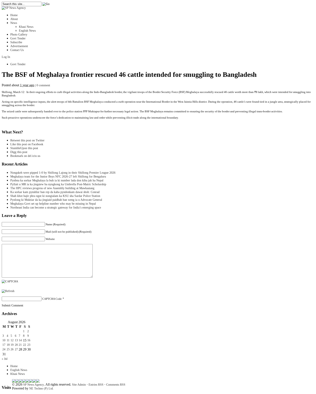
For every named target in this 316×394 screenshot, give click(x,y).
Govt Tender (18, 38)
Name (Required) (55, 224)
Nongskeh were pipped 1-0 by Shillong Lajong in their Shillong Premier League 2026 (62, 172)
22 (24, 344)
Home (14, 15)
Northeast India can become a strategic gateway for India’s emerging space (55, 207)
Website (50, 239)
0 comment (43, 85)
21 (20, 344)
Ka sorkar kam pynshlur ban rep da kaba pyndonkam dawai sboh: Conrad (55, 192)
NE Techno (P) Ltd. (41, 388)
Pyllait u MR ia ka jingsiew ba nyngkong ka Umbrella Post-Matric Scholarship (58, 184)
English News (27, 30)
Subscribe (16, 42)
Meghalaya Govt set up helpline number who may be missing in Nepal (53, 203)
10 (3, 340)
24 (3, 349)
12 (12, 340)
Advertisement (19, 46)
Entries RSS (96, 384)
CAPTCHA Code (52, 298)
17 (3, 344)
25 (8, 349)
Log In (6, 57)
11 (8, 340)
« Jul (5, 358)
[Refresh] (8, 291)
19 (12, 344)
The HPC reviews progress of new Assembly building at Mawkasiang (52, 188)
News (13, 23)
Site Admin (79, 384)
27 (16, 349)
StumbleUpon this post (24, 148)
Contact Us (17, 50)
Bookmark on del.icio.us (25, 156)
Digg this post (18, 152)
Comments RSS (115, 384)
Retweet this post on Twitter (27, 140)
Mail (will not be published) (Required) (68, 231)
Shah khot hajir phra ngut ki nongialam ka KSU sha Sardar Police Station (55, 196)
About (14, 19)
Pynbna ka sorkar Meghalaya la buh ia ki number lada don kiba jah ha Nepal (56, 180)
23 (28, 344)
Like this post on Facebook (26, 144)
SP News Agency (33, 384)
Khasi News (26, 26)
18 (8, 344)
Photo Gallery (18, 34)
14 (20, 340)
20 (16, 344)
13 (16, 340)
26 (12, 349)
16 (28, 340)
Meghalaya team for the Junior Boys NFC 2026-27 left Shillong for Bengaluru (58, 176)
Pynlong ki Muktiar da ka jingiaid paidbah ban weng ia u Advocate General (56, 199)
